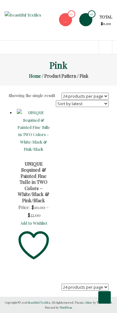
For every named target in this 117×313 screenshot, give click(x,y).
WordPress (66, 307)
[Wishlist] (65, 19)
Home (35, 76)
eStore (88, 302)
